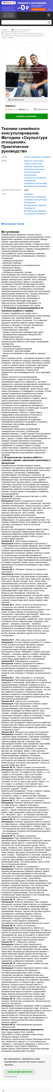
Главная (4, 30)
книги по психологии (22, 30)
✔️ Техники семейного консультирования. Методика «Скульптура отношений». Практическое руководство (23, 35)
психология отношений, (35, 178)
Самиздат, (28, 194)
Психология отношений (35, 214)
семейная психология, (34, 169)
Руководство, (30, 208)
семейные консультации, (35, 183)
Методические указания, (35, 211)
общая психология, (33, 164)
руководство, (30, 180)
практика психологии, (34, 166)
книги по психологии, (34, 161)
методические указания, (35, 205)
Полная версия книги (19, 1072)
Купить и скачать (26, 116)
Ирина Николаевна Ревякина (14, 32)
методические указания (35, 186)
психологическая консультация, (32, 173)
